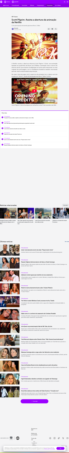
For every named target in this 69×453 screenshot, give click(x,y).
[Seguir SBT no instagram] (54, 438)
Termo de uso (33, 439)
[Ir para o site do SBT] (17, 438)
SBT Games (15, 16)
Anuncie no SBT (34, 429)
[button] (8, 217)
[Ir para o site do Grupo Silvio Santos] (7, 438)
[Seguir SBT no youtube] (67, 438)
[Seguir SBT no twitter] (63, 438)
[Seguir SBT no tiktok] (59, 438)
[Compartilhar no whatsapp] (48, 29)
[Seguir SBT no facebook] (50, 438)
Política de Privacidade (49, 449)
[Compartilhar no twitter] (55, 29)
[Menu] (67, 1)
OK (60, 448)
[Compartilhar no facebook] (52, 29)
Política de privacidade (34, 434)
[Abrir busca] (64, 1)
